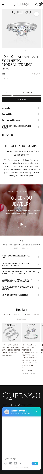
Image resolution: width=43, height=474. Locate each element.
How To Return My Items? (15, 295)
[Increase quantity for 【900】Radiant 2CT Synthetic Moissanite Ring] (10, 92)
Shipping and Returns (11, 120)
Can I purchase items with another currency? (15, 264)
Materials (6, 108)
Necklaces (33, 314)
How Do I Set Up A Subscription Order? (17, 288)
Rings (7, 314)
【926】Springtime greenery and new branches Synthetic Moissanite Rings (11, 349)
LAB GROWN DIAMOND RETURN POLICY (16, 127)
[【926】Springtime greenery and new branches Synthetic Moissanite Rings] (11, 332)
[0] (39, 4)
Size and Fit (6, 114)
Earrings (19, 314)
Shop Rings (21, 319)
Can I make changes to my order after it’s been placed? (19, 272)
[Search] (36, 4)
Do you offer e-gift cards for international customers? (17, 280)
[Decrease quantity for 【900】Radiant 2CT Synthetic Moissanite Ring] (3, 92)
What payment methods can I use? (17, 257)
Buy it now (21, 99)
